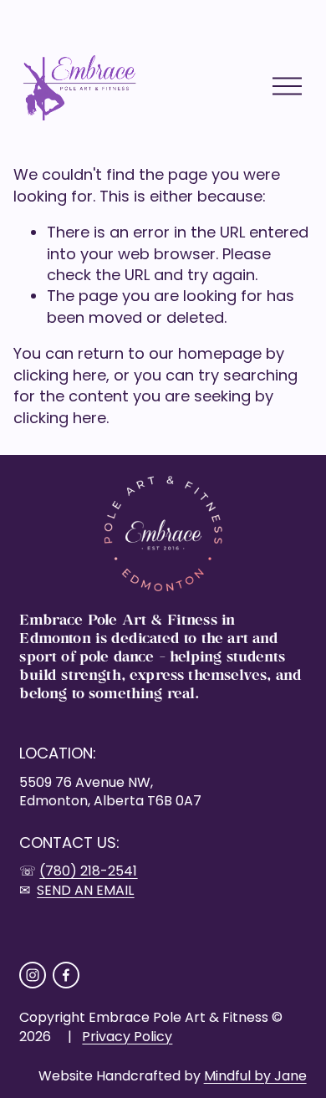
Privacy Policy (127, 1037)
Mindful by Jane (255, 1076)
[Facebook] (66, 975)
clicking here (59, 375)
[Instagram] (32, 975)
